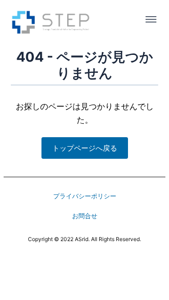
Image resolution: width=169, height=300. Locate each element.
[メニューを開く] (151, 19)
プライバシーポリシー (84, 196)
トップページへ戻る (84, 147)
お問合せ (84, 215)
